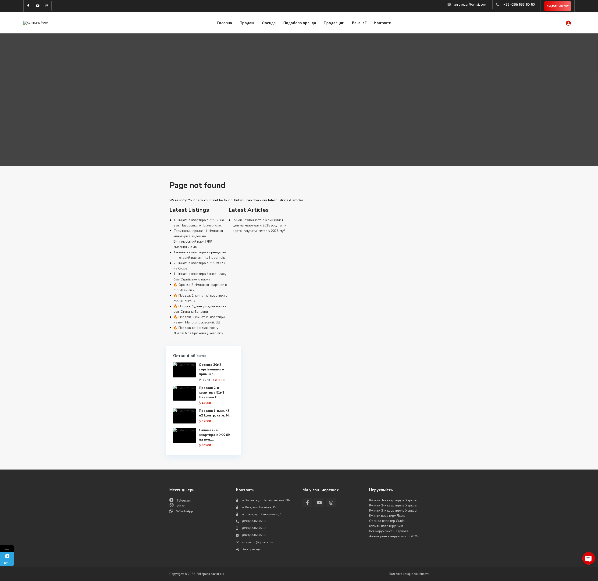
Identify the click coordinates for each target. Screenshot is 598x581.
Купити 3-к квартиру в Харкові (393, 510)
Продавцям (334, 23)
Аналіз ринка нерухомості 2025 (393, 536)
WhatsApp (184, 511)
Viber (181, 506)
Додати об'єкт (558, 6)
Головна (224, 23)
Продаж (247, 23)
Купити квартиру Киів (386, 526)
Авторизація (251, 549)
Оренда (269, 23)
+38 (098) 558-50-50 (519, 4)
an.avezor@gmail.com (470, 4)
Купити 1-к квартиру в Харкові (393, 500)
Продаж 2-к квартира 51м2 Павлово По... (211, 392)
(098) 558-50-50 (254, 521)
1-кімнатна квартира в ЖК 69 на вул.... (214, 435)
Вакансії (359, 23)
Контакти (382, 23)
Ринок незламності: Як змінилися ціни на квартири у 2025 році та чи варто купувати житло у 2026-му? (259, 225)
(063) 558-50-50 (254, 535)
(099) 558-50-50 (254, 528)
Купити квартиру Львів (387, 515)
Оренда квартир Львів (387, 521)
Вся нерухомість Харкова (389, 531)
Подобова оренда (299, 23)
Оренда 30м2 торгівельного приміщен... (211, 369)
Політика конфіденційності (409, 574)
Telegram (183, 500)
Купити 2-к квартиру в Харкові (393, 505)
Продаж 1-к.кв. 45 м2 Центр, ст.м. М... (215, 413)
